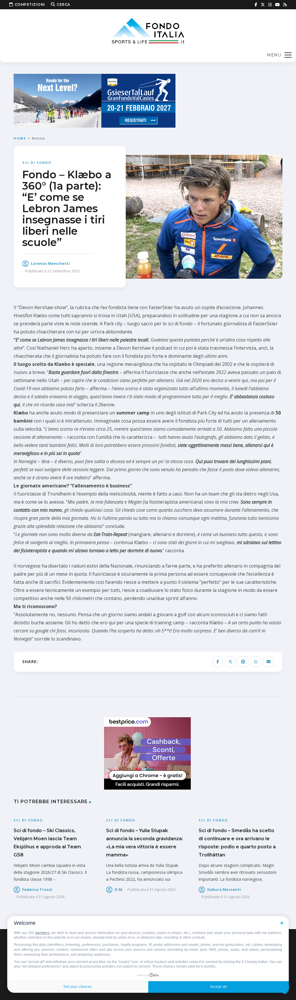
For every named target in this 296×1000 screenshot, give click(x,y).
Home (20, 138)
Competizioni (30, 4)
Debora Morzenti (224, 889)
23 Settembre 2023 (63, 271)
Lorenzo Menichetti (50, 263)
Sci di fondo (36, 162)
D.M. (119, 889)
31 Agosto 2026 (51, 896)
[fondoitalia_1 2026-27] (94, 100)
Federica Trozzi (37, 889)
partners (42, 933)
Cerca (63, 4)
